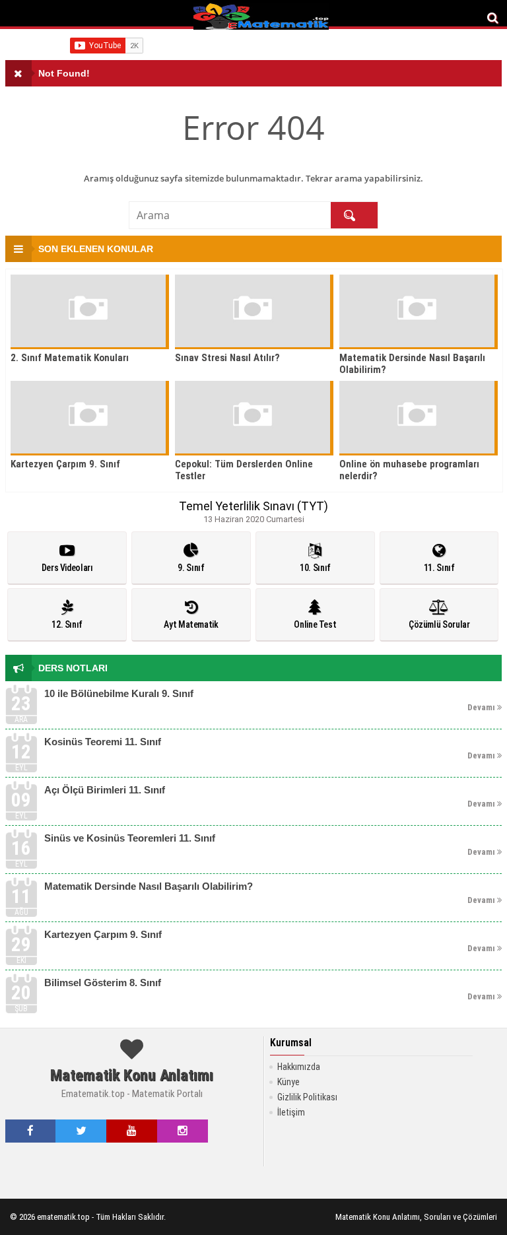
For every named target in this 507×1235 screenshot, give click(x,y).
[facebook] (30, 1130)
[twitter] (81, 1130)
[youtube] (132, 1130)
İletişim (291, 1112)
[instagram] (182, 1130)
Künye (288, 1082)
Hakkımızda (298, 1066)
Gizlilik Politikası (307, 1097)
